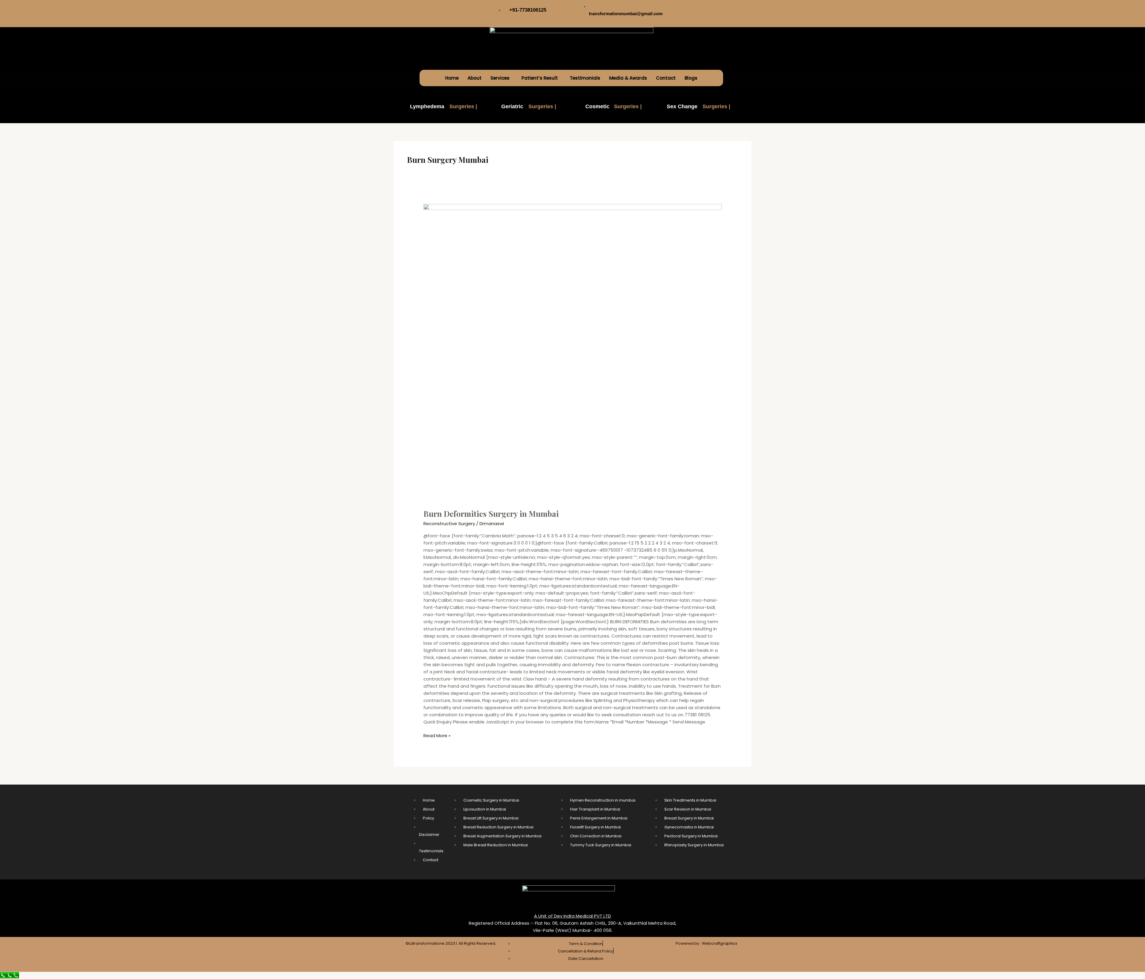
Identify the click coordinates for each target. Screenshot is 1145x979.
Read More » (437, 735)
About (475, 78)
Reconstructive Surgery (449, 523)
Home (452, 78)
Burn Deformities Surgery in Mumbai (491, 513)
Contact (666, 78)
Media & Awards (628, 78)
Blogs (691, 78)
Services (500, 78)
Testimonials (585, 78)
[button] (501, 78)
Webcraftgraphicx (719, 943)
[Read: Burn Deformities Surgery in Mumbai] (572, 352)
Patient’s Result (540, 78)
